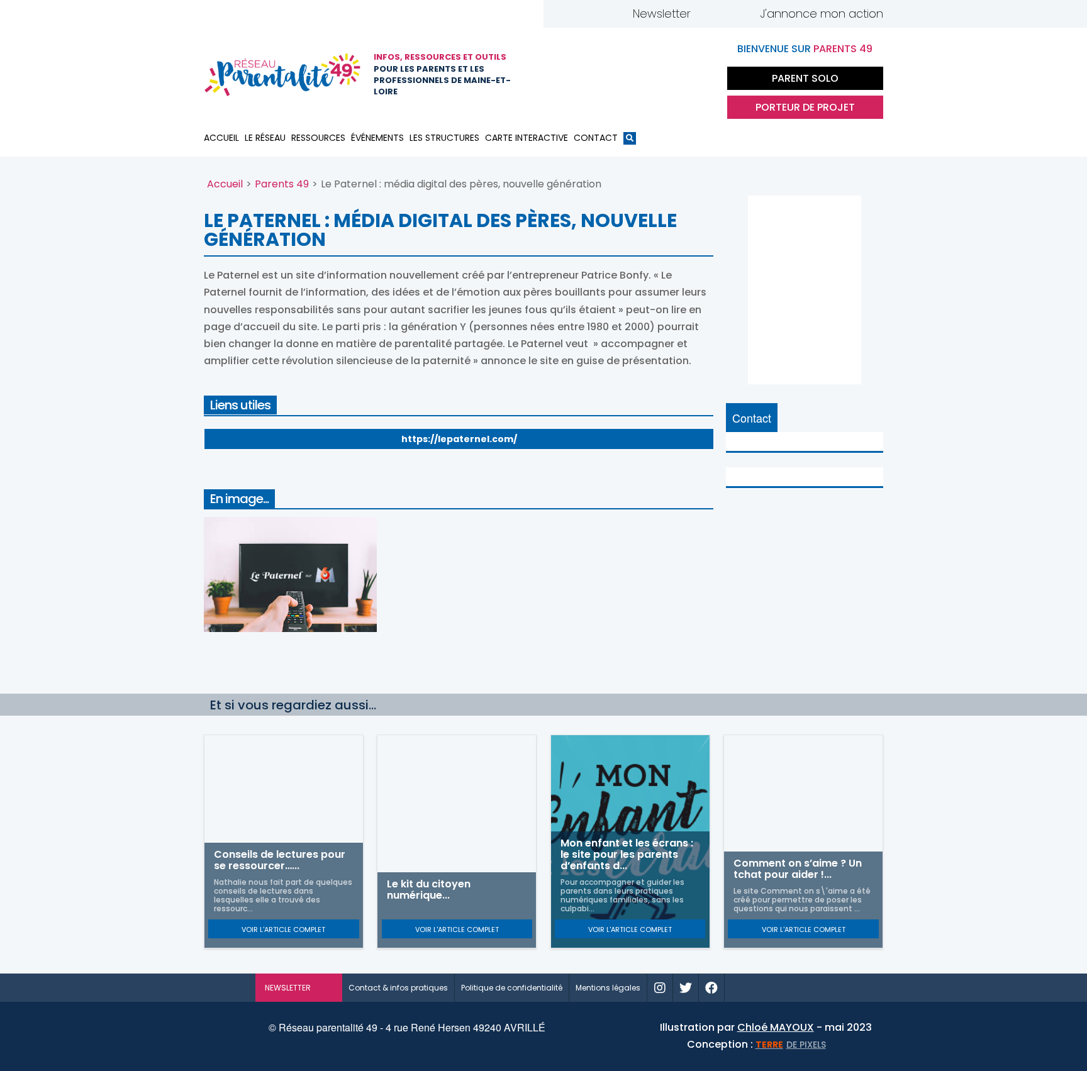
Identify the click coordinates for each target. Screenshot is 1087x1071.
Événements (377, 137)
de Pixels (790, 1044)
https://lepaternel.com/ (459, 439)
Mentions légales (608, 987)
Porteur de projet (805, 107)
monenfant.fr (778, 987)
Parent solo (805, 78)
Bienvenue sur (804, 49)
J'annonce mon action (821, 13)
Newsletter (662, 13)
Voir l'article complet (283, 929)
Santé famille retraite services (635, 75)
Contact (596, 137)
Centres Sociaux (697, 75)
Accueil (221, 137)
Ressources (318, 137)
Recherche (629, 141)
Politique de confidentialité (511, 987)
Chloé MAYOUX (775, 1027)
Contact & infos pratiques (398, 987)
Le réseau (265, 137)
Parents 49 (282, 184)
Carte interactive (526, 137)
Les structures (444, 137)
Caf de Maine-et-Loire (572, 75)
